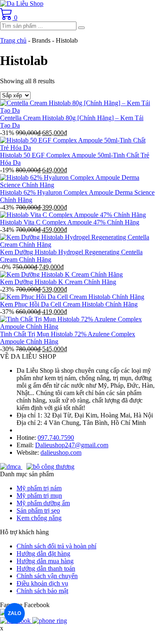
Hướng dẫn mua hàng (45, 560)
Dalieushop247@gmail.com (71, 445)
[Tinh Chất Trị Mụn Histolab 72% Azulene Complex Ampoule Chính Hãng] (77, 326)
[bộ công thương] (50, 466)
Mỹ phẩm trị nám (39, 488)
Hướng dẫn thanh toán (46, 568)
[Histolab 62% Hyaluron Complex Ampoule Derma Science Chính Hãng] (77, 184)
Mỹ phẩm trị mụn (39, 495)
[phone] (49, 620)
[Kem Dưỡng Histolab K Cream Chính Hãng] (61, 274)
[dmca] (11, 466)
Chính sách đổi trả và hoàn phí (56, 546)
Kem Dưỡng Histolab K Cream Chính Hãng (58, 281)
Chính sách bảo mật (42, 590)
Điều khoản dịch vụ (42, 583)
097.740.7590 (56, 437)
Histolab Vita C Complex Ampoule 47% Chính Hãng (69, 222)
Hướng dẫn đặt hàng (43, 553)
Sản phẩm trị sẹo (38, 510)
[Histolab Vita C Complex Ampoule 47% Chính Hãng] (73, 214)
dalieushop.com (61, 452)
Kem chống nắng (39, 517)
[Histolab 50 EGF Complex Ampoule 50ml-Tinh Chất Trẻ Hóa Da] (77, 147)
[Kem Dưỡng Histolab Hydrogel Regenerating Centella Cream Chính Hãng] (77, 244)
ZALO (14, 613)
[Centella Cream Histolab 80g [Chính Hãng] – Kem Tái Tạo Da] (77, 110)
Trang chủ (13, 40)
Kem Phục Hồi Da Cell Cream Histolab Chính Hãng (69, 304)
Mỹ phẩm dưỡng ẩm (43, 503)
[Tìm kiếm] (81, 28)
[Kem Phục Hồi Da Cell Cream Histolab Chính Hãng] (72, 296)
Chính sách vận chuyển (47, 575)
